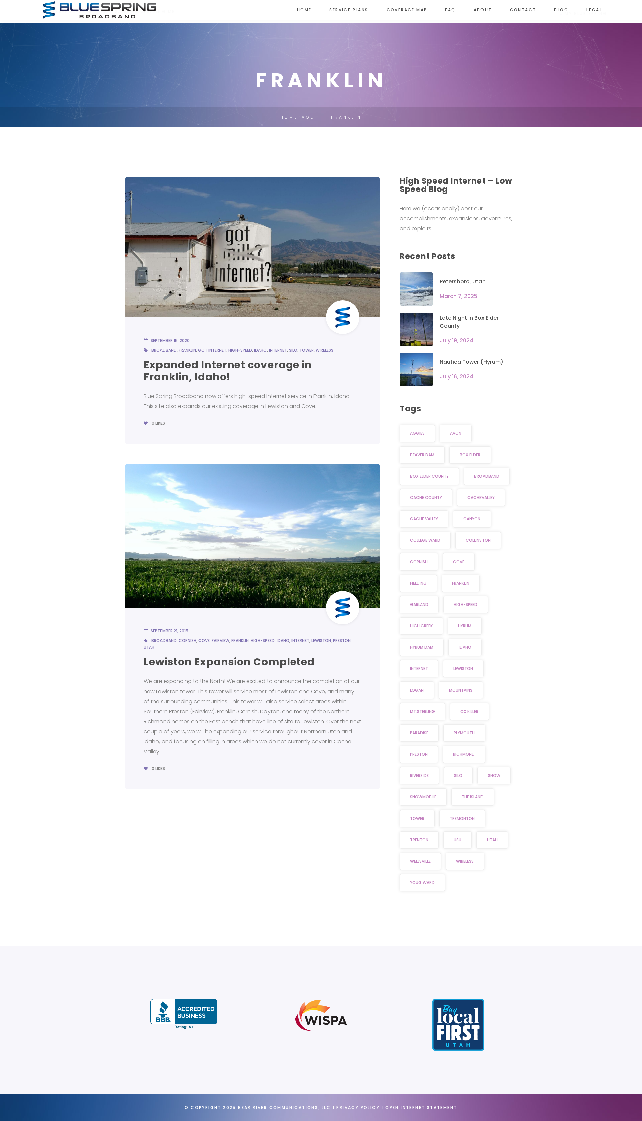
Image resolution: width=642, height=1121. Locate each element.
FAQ (450, 10)
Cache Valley (424, 519)
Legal (594, 10)
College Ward (425, 540)
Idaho (260, 350)
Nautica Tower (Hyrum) (471, 362)
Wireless (324, 350)
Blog (561, 10)
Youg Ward (422, 882)
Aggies (417, 433)
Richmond (464, 754)
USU (457, 840)
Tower (306, 350)
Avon (455, 433)
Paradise (419, 733)
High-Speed (240, 350)
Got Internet (212, 350)
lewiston (321, 640)
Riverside (419, 775)
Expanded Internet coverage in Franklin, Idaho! (228, 371)
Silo (293, 350)
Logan (417, 690)
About (483, 10)
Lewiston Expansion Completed (229, 662)
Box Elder (470, 455)
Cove (204, 640)
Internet (278, 350)
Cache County (426, 497)
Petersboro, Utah (463, 281)
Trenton (419, 840)
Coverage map (407, 10)
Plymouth (464, 733)
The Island (473, 797)
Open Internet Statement (421, 1107)
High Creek (421, 626)
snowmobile (423, 797)
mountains (460, 690)
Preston (342, 640)
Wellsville (420, 861)
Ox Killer (469, 711)
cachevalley (481, 497)
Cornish (187, 640)
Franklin (187, 350)
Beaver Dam (422, 455)
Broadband (164, 350)
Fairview (220, 640)
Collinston (478, 540)
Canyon (471, 519)
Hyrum (464, 626)
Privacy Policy (358, 1107)
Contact (523, 10)
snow (494, 775)
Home (304, 10)
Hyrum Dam (421, 647)
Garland (419, 604)
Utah (149, 647)
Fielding (418, 583)
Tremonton (462, 818)
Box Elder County (429, 476)
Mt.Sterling (422, 711)
